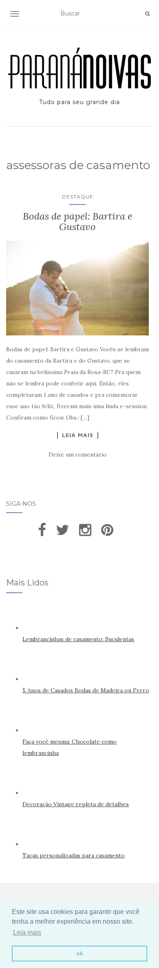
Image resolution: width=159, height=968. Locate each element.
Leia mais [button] (27, 932)
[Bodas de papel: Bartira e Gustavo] (77, 288)
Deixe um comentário (78, 454)
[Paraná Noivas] (79, 68)
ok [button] (79, 953)
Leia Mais (77, 435)
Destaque (77, 197)
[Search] (147, 14)
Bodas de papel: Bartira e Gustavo (77, 221)
